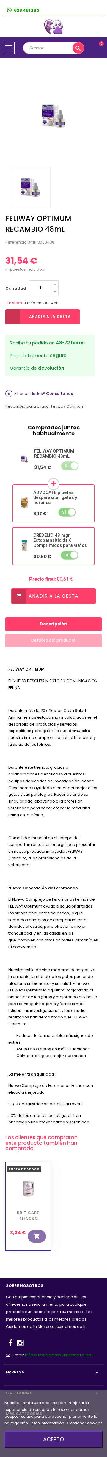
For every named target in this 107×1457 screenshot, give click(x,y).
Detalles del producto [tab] (53, 640)
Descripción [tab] (53, 624)
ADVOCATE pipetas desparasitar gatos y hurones (55, 497)
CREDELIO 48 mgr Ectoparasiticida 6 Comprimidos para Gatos (60, 540)
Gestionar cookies (85, 1423)
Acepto (53, 1439)
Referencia (16, 242)
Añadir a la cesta (50, 316)
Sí (67, 465)
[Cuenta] (99, 10)
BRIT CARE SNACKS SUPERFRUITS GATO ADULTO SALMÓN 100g (28, 1216)
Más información (48, 1423)
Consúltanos (59, 393)
